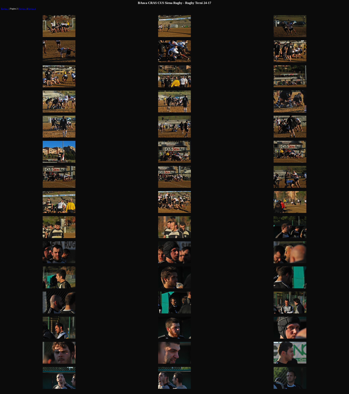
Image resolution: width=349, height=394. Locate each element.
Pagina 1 (5, 9)
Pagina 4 (32, 9)
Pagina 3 (23, 9)
